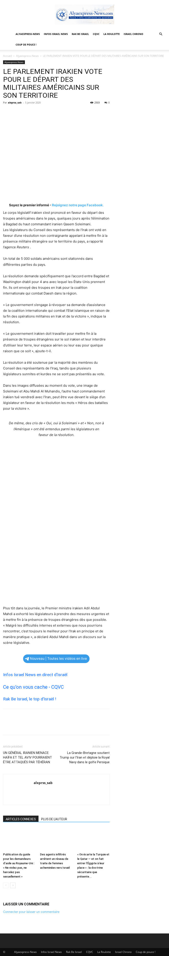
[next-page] (13, 885)
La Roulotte (111, 34)
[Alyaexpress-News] (84, 15)
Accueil (7, 56)
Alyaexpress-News (28, 34)
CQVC (96, 34)
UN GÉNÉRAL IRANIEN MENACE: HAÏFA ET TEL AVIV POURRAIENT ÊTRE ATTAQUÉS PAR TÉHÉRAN (27, 757)
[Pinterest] (27, 112)
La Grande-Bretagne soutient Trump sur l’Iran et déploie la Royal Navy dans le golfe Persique (85, 757)
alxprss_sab (15, 102)
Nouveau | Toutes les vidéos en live (58, 658)
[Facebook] (7, 112)
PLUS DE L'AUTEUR (54, 819)
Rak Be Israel (80, 34)
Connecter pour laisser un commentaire (31, 912)
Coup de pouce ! (26, 44)
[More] (48, 112)
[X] (17, 112)
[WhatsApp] (37, 112)
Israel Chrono (133, 34)
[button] (160, 34)
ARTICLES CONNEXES (21, 819)
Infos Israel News (56, 34)
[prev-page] (6, 885)
